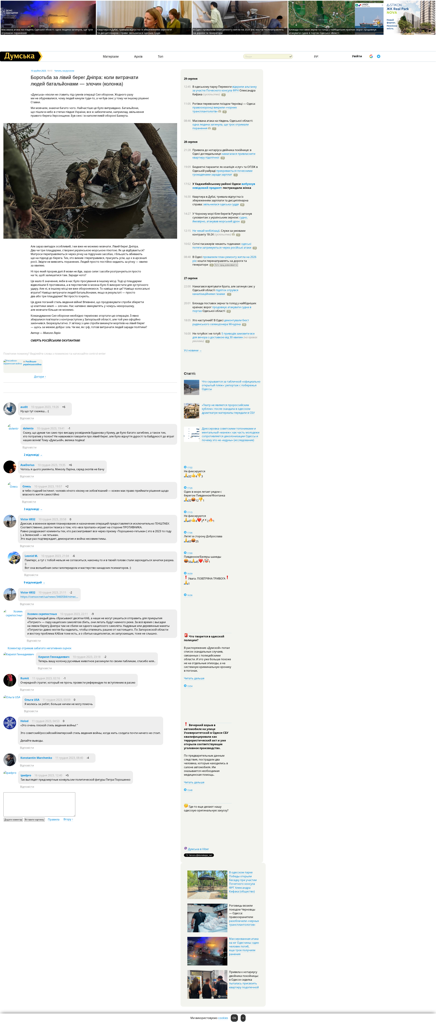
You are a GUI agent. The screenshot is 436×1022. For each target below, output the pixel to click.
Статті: (190, 373)
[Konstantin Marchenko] (9, 765)
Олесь (26, 486)
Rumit (24, 678)
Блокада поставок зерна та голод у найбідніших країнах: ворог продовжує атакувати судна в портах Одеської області (332, 31)
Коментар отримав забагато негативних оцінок (39, 648)
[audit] (9, 414)
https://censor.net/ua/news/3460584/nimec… (49, 597)
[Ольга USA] (11, 697)
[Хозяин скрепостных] (13, 615)
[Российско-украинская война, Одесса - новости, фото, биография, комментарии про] (12, 363)
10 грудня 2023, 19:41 (51, 428)
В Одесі (197, 257)
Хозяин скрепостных (42, 614)
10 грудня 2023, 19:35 (51, 465)
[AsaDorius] (9, 472)
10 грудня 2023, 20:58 (52, 519)
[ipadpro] (9, 773)
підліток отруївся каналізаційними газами (215, 292)
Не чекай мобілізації (206, 231)
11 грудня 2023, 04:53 (45, 721)
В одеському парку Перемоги (212, 87)
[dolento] (13, 428)
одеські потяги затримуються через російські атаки (221, 245)
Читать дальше (194, 678)
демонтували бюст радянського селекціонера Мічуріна (220, 322)
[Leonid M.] (14, 563)
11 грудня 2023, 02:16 (46, 678)
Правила (53, 819)
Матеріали (111, 56)
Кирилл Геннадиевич (53, 657)
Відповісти (27, 418)
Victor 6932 (27, 519)
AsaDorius (27, 465)
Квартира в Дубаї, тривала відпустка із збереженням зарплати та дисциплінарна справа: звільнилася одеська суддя (134, 31)
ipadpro (26, 775)
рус (316, 56)
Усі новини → (193, 350)
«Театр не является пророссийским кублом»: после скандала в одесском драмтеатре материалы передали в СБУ (228, 409)
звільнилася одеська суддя (221, 204)
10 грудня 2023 (38, 70)
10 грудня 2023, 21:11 (52, 592)
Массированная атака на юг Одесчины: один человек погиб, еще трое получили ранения (244, 946)
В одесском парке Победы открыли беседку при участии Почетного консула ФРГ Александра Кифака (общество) (243, 881)
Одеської (213, 311)
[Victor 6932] (9, 526)
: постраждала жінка (236, 188)
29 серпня (190, 79)
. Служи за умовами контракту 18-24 (218, 232)
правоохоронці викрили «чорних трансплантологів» (214, 109)
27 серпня (190, 278)
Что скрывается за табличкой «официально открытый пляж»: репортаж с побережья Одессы (231, 385)
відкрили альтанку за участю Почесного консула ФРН (224, 88)
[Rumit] (9, 685)
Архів (138, 56)
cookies (223, 1018)
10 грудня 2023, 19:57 (48, 486)
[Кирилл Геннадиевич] (18, 654)
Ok (234, 1018)
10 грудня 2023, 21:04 (55, 556)
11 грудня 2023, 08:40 (69, 758)
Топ (160, 56)
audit (24, 407)
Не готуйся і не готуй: (207, 333)
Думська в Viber (198, 849)
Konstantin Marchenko (36, 758)
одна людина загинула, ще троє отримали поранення (220, 126)
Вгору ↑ (68, 819)
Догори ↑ (40, 376)
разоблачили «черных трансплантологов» (244, 922)
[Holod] (9, 728)
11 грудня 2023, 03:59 (56, 700)
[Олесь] (13, 486)
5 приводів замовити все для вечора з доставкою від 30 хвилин (223, 335)
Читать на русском (64, 70)
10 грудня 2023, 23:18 (86, 657)
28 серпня (190, 142)
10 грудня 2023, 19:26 (45, 407)
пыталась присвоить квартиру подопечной (244, 985)
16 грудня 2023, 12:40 (48, 775)
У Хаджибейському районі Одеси (217, 184)
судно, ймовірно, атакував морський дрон (220, 219)
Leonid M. (31, 556)
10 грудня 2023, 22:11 (74, 614)
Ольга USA (32, 700)
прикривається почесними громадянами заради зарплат (222, 172)
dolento (28, 428)
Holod (24, 721)
